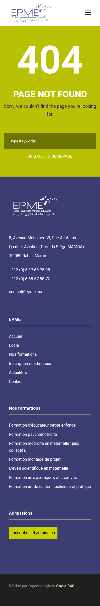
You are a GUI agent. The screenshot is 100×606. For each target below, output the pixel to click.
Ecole (14, 345)
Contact (16, 381)
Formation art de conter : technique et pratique (50, 486)
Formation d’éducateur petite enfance (42, 425)
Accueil (15, 336)
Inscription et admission (30, 363)
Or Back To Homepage (50, 156)
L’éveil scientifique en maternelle (38, 468)
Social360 (65, 586)
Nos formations (23, 354)
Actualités (18, 372)
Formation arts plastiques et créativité (43, 477)
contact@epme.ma (25, 291)
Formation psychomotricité (33, 434)
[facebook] (11, 593)
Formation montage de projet (35, 459)
